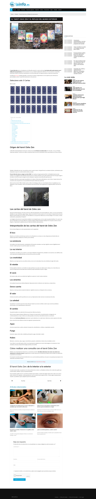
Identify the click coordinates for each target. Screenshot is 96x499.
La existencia (15, 125)
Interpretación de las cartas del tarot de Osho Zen (20, 123)
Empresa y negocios (30, 9)
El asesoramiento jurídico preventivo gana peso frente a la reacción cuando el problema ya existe (79, 55)
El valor (14, 134)
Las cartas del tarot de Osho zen (17, 122)
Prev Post (23, 380)
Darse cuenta (15, 133)
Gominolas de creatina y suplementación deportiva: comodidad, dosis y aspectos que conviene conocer (79, 71)
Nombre (15, 459)
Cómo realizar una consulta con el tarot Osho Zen (20, 141)
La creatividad (15, 128)
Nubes (14, 140)
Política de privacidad (73, 497)
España (18, 9)
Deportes (37, 9)
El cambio (15, 136)
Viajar (51, 9)
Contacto (56, 497)
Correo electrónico (41, 459)
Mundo (14, 9)
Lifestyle (55, 9)
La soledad (15, 135)
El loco (14, 124)
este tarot (17, 75)
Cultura (41, 9)
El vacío (14, 130)
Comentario (16, 446)
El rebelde (14, 129)
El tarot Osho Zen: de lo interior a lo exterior (19, 143)
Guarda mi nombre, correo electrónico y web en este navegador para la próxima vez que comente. (35, 471)
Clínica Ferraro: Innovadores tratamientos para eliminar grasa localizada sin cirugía (48, 406)
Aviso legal (81, 497)
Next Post (49, 380)
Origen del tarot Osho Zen (16, 120)
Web (14, 465)
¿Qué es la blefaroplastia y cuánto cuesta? (47, 429)
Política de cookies (63, 497)
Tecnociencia (46, 9)
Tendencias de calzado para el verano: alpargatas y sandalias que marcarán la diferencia (22, 406)
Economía (23, 9)
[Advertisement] (36, 61)
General (59, 9)
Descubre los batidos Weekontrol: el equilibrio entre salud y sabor (22, 430)
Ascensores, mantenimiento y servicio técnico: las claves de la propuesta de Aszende (79, 42)
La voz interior (15, 127)
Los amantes (15, 131)
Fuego (14, 139)
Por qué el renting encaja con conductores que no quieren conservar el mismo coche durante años (79, 63)
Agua (14, 138)
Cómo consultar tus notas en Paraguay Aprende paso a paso (80, 48)
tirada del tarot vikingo (40, 361)
